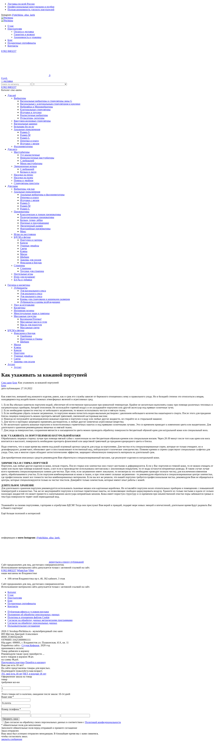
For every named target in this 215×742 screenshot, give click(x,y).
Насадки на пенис (23, 174)
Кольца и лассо (28, 172)
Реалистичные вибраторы (34, 115)
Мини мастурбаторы (31, 163)
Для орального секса (31, 296)
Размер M (25, 135)
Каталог (12, 592)
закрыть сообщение (11, 739)
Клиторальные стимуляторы (35, 109)
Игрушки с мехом (29, 143)
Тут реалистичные (30, 155)
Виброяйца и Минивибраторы (36, 106)
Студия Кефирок (30, 645)
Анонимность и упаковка (27, 37)
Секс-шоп (6, 382)
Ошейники (26, 336)
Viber (31, 570)
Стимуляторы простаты (26, 183)
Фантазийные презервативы (35, 228)
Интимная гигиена (24, 310)
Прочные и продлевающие (34, 223)
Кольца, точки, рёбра (31, 220)
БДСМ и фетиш (22, 237)
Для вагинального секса (33, 290)
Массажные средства (25, 316)
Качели (24, 242)
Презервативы (21, 211)
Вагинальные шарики (25, 123)
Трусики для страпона (32, 271)
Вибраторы (20, 98)
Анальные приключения (27, 129)
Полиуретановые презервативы (37, 217)
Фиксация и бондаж (31, 262)
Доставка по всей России (21, 4)
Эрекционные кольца (25, 166)
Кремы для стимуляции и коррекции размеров (45, 299)
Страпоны (19, 265)
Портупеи (19, 353)
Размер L (25, 138)
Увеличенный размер (31, 225)
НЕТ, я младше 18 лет (34, 673)
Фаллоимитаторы (23, 146)
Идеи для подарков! (24, 276)
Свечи (23, 248)
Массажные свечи (30, 327)
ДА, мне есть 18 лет (12, 673)
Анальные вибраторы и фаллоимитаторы (42, 194)
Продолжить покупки (13, 662)
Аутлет (11, 364)
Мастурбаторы (22, 152)
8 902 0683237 (8, 51)
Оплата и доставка (24, 31)
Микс (23, 231)
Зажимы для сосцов (30, 259)
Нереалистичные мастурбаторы (37, 157)
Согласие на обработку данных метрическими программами (40, 620)
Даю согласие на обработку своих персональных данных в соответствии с (62, 722)
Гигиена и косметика (19, 285)
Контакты (13, 45)
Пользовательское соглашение (24, 626)
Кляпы (23, 251)
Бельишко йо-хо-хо (24, 126)
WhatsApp (22, 570)
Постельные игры (23, 274)
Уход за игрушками (24, 305)
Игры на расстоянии (25, 234)
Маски (23, 254)
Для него (12, 149)
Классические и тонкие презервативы (40, 214)
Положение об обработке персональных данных (33, 614)
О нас (11, 26)
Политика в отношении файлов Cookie (28, 617)
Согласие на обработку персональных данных (32, 623)
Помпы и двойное (23, 180)
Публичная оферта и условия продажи (28, 611)
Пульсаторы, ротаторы (32, 118)
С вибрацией (27, 160)
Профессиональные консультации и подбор (31, 6)
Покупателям (15, 28)
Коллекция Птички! (31, 319)
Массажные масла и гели (33, 322)
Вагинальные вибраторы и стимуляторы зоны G (46, 101)
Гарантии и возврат (24, 34)
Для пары (13, 186)
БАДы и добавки (23, 279)
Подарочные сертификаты (22, 43)
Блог (10, 40)
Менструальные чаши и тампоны (32, 313)
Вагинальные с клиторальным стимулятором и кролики (50, 104)
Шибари (24, 257)
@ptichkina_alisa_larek (23, 15)
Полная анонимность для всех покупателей (31, 9)
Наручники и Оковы (31, 339)
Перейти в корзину (35, 662)
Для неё (12, 95)
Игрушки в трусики (31, 112)
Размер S (25, 132)
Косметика (19, 307)
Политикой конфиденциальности (103, 722)
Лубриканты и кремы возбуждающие (40, 302)
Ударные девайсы (29, 245)
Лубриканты (20, 287)
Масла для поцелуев (31, 324)
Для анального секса (31, 293)
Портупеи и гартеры (31, 240)
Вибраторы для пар (24, 189)
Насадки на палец (23, 177)
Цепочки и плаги (29, 140)
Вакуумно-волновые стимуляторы (32, 121)
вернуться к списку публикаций (66, 562)
